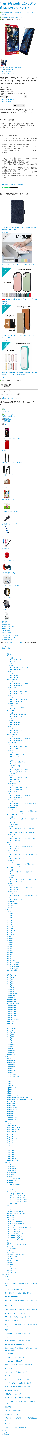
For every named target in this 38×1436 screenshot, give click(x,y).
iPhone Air (10, 656)
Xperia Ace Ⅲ (11, 931)
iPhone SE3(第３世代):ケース (17, 772)
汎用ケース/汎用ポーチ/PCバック (16, 1245)
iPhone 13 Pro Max (12, 791)
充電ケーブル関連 (12, 1256)
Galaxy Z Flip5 (11, 978)
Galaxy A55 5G (11, 997)
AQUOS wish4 (11, 1066)
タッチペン (10, 1262)
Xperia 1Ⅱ (10, 944)
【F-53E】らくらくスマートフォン (17, 1201)
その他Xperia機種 (12, 970)
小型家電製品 (11, 1264)
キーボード (10, 1270)
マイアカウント (6, 1432)
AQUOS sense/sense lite (14, 1107)
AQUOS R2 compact (13, 1117)
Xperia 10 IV (10, 925)
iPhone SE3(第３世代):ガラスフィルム (20, 770)
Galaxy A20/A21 (10, 73)
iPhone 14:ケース (14, 756)
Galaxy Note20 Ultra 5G (14, 1025)
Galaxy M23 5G (11, 995)
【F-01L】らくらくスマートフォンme (18, 1198)
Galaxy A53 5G (11, 1001)
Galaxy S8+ (10, 1046)
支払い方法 (7, 625)
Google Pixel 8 (11, 1135)
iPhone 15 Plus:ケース (15, 717)
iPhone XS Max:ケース (15, 881)
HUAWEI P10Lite (12, 1170)
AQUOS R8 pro (11, 1070)
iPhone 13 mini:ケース (15, 789)
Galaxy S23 (10, 989)
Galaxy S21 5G (11, 1015)
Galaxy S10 (10, 1037)
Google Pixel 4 (11, 1150)
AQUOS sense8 (11, 1074)
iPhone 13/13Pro (12, 773)
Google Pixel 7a (11, 1137)
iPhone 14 (10, 750)
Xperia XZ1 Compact (13, 964)
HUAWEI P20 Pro (12, 1166)
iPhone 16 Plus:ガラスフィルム (18, 691)
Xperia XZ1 (10, 958)
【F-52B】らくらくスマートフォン (17, 1199)
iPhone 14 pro (11, 758)
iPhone (7, 652)
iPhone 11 (10, 842)
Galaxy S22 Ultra (12, 993)
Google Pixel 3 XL (12, 1156)
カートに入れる (19, 105)
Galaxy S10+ (10, 1035)
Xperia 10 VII (10, 915)
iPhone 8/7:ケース (14, 889)
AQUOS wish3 (11, 1082)
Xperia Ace (10, 952)
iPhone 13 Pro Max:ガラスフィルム (19, 795)
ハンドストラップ (12, 1268)
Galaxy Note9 (11, 1039)
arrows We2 (10, 1174)
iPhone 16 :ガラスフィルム (17, 675)
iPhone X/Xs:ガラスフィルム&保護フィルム (21, 864)
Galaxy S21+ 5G (12, 1017)
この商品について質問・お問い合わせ (15, 184)
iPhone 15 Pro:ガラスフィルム (18, 722)
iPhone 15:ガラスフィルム (17, 730)
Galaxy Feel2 (11, 1050)
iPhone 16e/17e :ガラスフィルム (18, 667)
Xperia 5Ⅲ (10, 927)
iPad (6, 1207)
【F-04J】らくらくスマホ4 (15, 1194)
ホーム (2, 67)
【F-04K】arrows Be (13, 1186)
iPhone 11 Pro (11, 834)
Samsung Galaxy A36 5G (14, 1003)
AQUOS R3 (10, 1111)
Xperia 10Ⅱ (10, 938)
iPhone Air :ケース (14, 662)
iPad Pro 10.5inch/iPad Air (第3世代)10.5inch (20, 1227)
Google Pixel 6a (11, 1143)
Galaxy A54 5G (11, 999)
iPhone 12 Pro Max (12, 815)
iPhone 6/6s (10, 901)
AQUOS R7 (10, 1080)
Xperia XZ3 (10, 954)
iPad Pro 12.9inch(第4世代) (15, 1237)
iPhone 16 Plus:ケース (15, 693)
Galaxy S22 (10, 991)
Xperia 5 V (10, 921)
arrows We (10, 1176)
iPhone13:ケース (14, 779)
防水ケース (10, 1247)
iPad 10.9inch (11, 1219)
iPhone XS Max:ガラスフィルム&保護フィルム (22, 879)
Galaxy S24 (10, 986)
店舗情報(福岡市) (7, 639)
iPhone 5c (10, 907)
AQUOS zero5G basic (13, 1092)
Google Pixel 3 (11, 1154)
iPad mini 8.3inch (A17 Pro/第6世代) (17, 1213)
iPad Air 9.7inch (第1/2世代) (15, 1221)
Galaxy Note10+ (11, 1033)
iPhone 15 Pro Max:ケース (17, 709)
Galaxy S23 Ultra (12, 987)
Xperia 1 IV (10, 940)
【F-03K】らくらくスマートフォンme (18, 1196)
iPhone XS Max (11, 876)
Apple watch (10, 1253)
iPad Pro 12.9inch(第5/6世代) (15, 1239)
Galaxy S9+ (10, 1040)
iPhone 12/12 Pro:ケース (16, 813)
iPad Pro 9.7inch (12, 1225)
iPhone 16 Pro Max (12, 679)
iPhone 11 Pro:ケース (15, 840)
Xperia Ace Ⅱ (11, 932)
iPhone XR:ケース (14, 874)
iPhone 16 (10, 671)
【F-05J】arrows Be (13, 1188)
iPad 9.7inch (10, 1215)
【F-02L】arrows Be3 (13, 1184)
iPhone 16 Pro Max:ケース (17, 685)
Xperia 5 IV (10, 919)
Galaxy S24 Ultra (12, 984)
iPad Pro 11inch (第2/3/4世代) (15, 1231)
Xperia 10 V (10, 923)
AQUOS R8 (10, 1072)
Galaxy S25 (10, 982)
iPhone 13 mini (11, 783)
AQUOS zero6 (11, 1090)
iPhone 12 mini (11, 799)
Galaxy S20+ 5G (12, 1027)
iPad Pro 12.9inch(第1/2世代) (15, 1233)
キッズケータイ (11, 1192)
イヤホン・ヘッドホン (13, 1260)
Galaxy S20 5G (11, 1029)
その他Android (9, 1162)
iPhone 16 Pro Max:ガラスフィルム (19, 683)
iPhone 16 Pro (11, 695)
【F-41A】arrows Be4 (13, 1178)
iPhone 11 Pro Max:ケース (17, 858)
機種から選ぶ (6, 648)
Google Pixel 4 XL (12, 1152)
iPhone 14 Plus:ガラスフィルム (18, 746)
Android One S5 (11, 1190)
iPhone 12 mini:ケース (15, 805)
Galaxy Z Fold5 (11, 976)
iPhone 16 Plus (11, 687)
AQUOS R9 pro (11, 1060)
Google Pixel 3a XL (12, 1160)
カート (4, 1430)
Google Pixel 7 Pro (12, 1139)
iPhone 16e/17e (11, 664)
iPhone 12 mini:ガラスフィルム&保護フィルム (22, 803)
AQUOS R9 (10, 1068)
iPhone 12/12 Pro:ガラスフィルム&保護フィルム (23, 811)
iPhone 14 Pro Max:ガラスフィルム (19, 738)
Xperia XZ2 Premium (13, 962)
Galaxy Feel (10, 1052)
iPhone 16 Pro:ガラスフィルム (18, 699)
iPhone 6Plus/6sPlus (13, 903)
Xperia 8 (9, 950)
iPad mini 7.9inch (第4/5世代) (15, 1211)
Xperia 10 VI (10, 917)
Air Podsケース (11, 1251)
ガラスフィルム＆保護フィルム (13, 67)
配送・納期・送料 (9, 627)
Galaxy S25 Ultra (12, 980)
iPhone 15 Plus (11, 711)
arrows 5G (10, 1182)
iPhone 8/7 (10, 883)
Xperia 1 (9, 946)
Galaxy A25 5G (11, 1005)
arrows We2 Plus (12, 1172)
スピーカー (10, 1258)
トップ (4, 646)
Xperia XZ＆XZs (11, 960)
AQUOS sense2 (11, 1105)
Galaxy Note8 (11, 1044)
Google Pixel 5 (11, 1146)
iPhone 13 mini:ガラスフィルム (18, 787)
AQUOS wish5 (11, 1064)
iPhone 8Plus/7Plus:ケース (17, 899)
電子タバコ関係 (11, 1249)
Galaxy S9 (10, 1042)
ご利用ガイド (8, 630)
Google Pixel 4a (11, 1148)
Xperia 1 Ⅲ (10, 929)
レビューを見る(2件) (8, 99)
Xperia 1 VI (10, 913)
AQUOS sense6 (11, 1088)
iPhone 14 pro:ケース (15, 764)
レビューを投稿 (6, 101)
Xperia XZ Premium (12, 968)
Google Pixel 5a (11, 1145)
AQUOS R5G (11, 1093)
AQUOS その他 (11, 1119)
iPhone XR (10, 868)
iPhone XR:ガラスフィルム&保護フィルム (21, 872)
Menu (4, 14)
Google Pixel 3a (11, 1158)
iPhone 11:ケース (14, 848)
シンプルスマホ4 (12, 1203)
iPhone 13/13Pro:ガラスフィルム (18, 777)
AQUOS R (10, 1115)
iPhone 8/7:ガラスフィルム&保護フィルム (21, 887)
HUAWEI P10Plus (12, 1168)
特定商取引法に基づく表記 (10, 635)
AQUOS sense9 (11, 1062)
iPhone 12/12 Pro (12, 807)
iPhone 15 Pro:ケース (15, 724)
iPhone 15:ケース (14, 732)
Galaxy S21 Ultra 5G (13, 1019)
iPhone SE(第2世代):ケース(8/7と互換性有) (21, 832)
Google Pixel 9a (11, 1125)
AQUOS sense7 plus (13, 1076)
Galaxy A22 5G (9, 69)
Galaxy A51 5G (11, 1011)
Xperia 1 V (10, 942)
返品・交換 (7, 628)
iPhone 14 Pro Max (12, 734)
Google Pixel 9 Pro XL (13, 1127)
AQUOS (7, 1056)
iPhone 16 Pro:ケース (15, 701)
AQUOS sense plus (12, 1109)
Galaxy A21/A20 (10, 71)
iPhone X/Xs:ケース (15, 866)
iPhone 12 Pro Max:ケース (17, 823)
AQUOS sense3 (11, 1103)
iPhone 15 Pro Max (12, 703)
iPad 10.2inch (11, 1217)
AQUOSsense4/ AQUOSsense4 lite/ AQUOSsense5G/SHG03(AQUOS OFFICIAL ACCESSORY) (20, 1099)
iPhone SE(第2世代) (13, 825)
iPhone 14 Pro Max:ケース (17, 740)
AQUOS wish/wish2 (12, 1084)
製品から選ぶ (6, 1274)
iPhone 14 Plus (11, 742)
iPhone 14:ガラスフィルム (17, 754)
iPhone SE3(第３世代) (13, 766)
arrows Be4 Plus (11, 1180)
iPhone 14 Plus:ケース (15, 748)
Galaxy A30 (10, 1023)
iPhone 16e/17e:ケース (16, 669)
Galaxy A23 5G (11, 1007)
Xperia (6, 909)
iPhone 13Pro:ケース (15, 781)
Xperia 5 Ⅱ (10, 936)
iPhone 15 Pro (11, 718)
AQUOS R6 (10, 1086)
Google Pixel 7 (11, 1141)
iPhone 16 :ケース (14, 677)
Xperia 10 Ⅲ (10, 934)
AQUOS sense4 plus (13, 1095)
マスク (9, 1266)
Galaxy (7, 972)
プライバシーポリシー (8, 637)
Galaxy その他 (11, 1054)
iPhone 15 (10, 726)
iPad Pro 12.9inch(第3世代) (15, 1235)
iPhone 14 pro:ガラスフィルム (18, 762)
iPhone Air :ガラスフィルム (17, 660)
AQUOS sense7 (11, 1078)
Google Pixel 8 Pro (12, 1133)
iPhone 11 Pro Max (12, 850)
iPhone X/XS (10, 860)
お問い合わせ (7, 632)
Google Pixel (8, 1121)
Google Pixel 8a (11, 1131)
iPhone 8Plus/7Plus (12, 891)
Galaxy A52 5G (11, 1013)
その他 (9, 1205)
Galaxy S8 (10, 1048)
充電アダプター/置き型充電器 (15, 1254)
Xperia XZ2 (10, 956)
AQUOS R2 (10, 1113)
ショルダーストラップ (13, 1272)
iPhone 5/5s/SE (11, 905)
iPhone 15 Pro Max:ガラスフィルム (19, 707)
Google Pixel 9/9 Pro (13, 1129)
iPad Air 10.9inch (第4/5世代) (15, 1223)
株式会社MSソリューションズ (16, 642)
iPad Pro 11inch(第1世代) (14, 1229)
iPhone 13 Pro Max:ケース (17, 797)
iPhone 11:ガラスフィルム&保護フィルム (21, 846)
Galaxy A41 (10, 1021)
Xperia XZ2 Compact (13, 966)
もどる (6, 650)
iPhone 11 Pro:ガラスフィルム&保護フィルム (22, 838)
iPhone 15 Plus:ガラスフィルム (18, 715)
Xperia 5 (9, 948)
